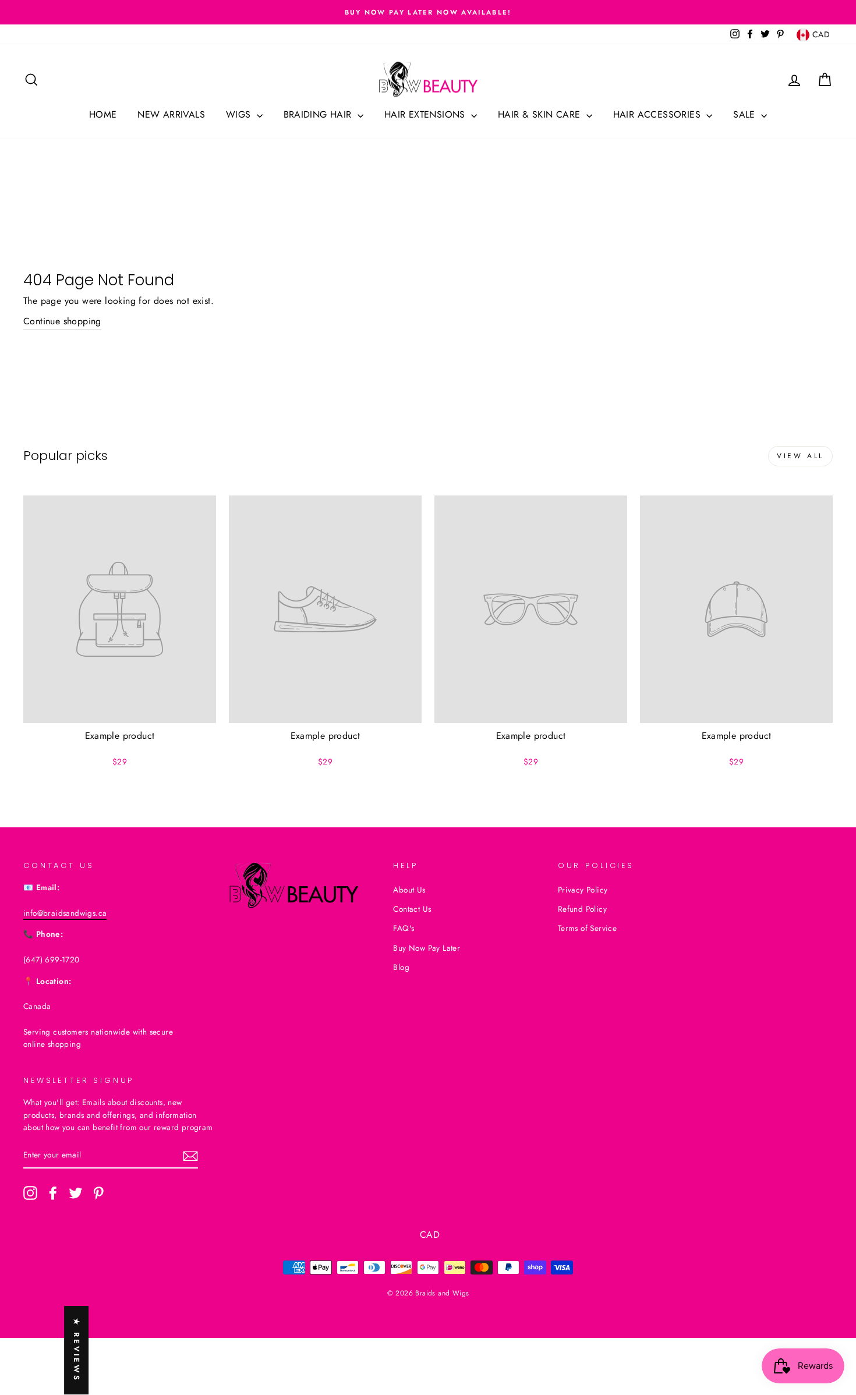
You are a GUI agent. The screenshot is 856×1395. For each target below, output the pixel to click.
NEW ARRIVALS (171, 114)
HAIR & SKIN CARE (540, 114)
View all (800, 456)
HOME (103, 114)
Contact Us (412, 909)
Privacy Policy (583, 889)
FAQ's (403, 928)
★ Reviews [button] (76, 1350)
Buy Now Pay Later (426, 948)
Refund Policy (582, 909)
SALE (745, 114)
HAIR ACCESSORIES (658, 114)
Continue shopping (62, 321)
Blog (401, 967)
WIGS (240, 114)
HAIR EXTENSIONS (426, 114)
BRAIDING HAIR (319, 114)
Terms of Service (587, 928)
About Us (409, 889)
